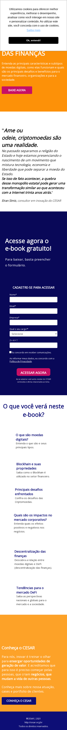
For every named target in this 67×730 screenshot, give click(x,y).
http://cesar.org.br (33, 722)
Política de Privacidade (21, 361)
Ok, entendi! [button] (33, 40)
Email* (13, 306)
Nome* (13, 294)
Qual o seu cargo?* (19, 329)
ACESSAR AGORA (33, 372)
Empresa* (14, 317)
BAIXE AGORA (17, 90)
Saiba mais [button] (33, 30)
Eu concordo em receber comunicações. (31, 352)
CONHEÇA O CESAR (19, 701)
